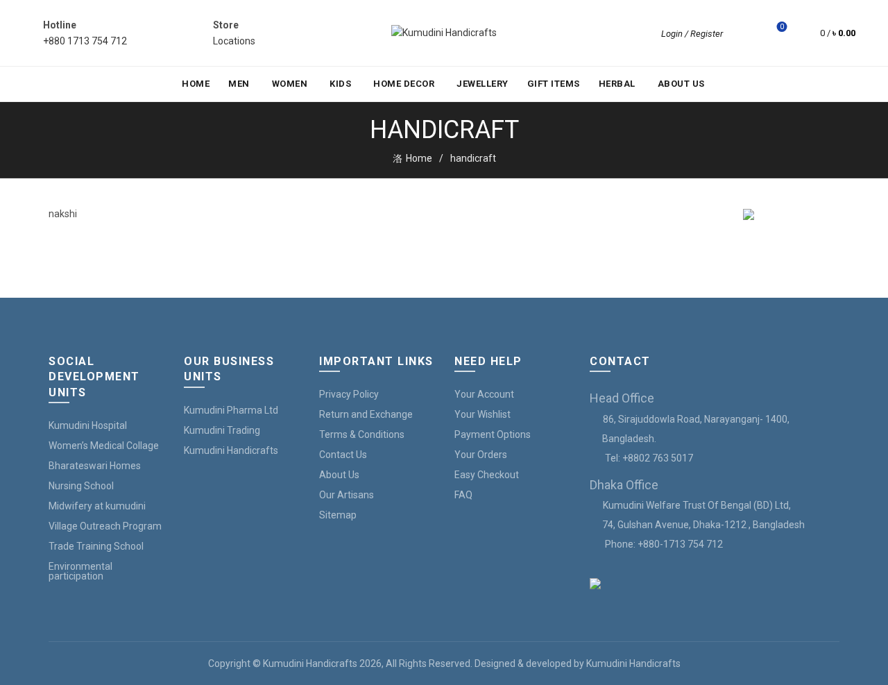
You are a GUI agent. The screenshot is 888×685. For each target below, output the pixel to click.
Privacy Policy (349, 394)
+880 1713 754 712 (85, 40)
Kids (340, 83)
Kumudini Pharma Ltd (231, 410)
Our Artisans (346, 494)
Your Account (484, 394)
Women (290, 83)
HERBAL (617, 83)
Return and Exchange (366, 414)
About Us (681, 83)
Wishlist (782, 27)
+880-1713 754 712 (680, 544)
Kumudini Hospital (88, 425)
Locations (234, 40)
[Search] (743, 33)
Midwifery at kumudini (97, 505)
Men (239, 83)
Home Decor (403, 83)
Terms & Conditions (361, 434)
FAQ (463, 494)
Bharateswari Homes (95, 465)
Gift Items (553, 83)
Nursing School (81, 485)
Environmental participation (80, 571)
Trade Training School (96, 546)
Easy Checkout (486, 474)
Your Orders (480, 454)
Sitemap (338, 515)
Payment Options (492, 434)
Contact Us (343, 454)
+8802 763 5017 (657, 458)
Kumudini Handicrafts (231, 450)
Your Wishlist (482, 414)
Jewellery (482, 83)
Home (196, 83)
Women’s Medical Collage (104, 445)
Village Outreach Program (105, 526)
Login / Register (692, 33)
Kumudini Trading (222, 430)
